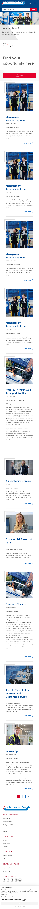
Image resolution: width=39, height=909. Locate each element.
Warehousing (7, 843)
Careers (5, 831)
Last (28, 796)
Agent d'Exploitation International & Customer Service (18, 693)
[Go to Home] (16, 810)
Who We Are (6, 818)
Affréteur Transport (17, 604)
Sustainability (6, 828)
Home (4, 43)
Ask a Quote (6, 859)
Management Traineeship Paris (16, 119)
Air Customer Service (18, 481)
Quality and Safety (8, 825)
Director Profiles (7, 821)
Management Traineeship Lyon (16, 187)
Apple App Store (7, 868)
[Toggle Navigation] (35, 3)
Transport (5, 846)
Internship (12, 751)
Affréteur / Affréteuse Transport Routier (18, 391)
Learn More (28, 143)
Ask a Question (7, 855)
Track (33, 9)
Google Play (6, 871)
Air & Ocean (6, 840)
